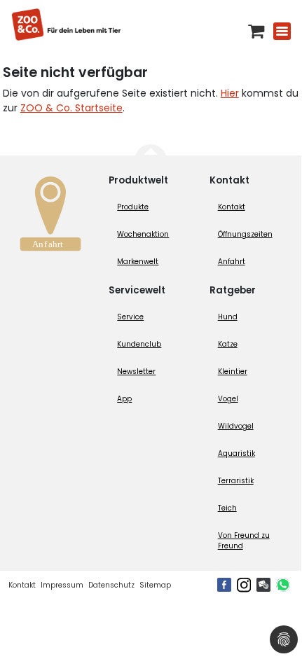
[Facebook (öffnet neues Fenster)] (224, 585)
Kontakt (231, 207)
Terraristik (236, 481)
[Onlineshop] (256, 31)
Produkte (133, 207)
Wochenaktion (143, 234)
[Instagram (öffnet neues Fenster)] (244, 585)
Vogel (228, 399)
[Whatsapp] (283, 585)
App (124, 399)
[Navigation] (282, 31)
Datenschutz (111, 585)
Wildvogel (236, 426)
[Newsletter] (263, 585)
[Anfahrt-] (50, 217)
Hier (230, 93)
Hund (228, 317)
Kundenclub (139, 344)
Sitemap (155, 585)
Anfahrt (231, 261)
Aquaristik (236, 453)
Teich (227, 508)
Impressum (62, 585)
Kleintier (232, 371)
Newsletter (136, 371)
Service (130, 317)
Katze (228, 344)
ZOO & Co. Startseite (71, 108)
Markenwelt (137, 261)
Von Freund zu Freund (244, 540)
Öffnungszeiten (245, 234)
